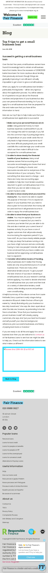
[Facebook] (10, 428)
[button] (43, 16)
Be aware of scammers (11, 494)
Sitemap (5, 522)
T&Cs (4, 508)
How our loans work (9, 475)
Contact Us (6, 504)
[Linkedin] (15, 428)
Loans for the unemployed (12, 454)
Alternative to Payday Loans (12, 461)
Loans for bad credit (10, 442)
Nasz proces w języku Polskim (13, 479)
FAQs (4, 471)
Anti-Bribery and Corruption (12, 519)
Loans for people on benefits (12, 446)
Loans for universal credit (11, 457)
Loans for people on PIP (10, 450)
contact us (39, 334)
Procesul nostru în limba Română (14, 486)
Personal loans (8, 439)
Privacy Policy (7, 511)
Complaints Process (10, 515)
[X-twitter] (4, 428)
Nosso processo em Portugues (13, 482)
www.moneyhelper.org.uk (28, 10)
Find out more (18, 5)
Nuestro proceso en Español (12, 490)
